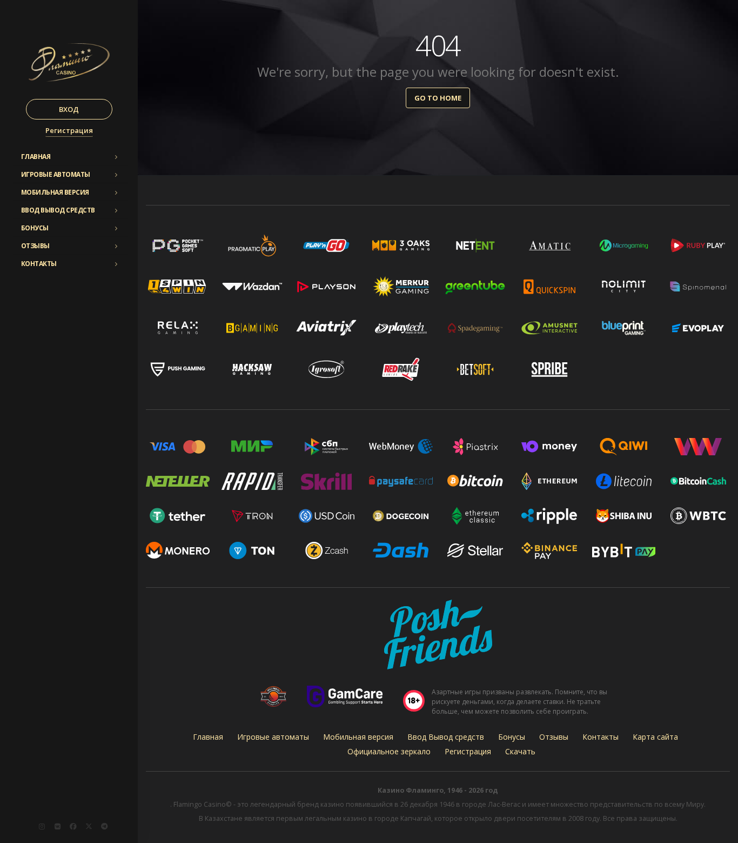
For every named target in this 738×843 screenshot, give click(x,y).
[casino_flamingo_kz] (41, 826)
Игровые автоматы (55, 174)
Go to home (437, 98)
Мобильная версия (55, 192)
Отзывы (35, 245)
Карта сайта (655, 737)
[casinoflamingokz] (72, 826)
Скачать (520, 751)
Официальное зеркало (389, 751)
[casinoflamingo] (57, 826)
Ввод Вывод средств (58, 210)
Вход (69, 109)
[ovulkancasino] (88, 826)
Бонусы (35, 228)
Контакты (39, 263)
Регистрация (69, 130)
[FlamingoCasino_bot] (104, 826)
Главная (36, 156)
